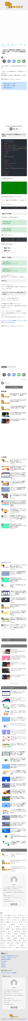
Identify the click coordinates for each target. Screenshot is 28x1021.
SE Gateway (4, 961)
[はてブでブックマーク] (14, 61)
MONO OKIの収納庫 (5, 959)
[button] (24, 61)
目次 (14, 129)
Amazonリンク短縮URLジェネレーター (10, 955)
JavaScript (4, 366)
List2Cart (3, 963)
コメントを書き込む (14, 387)
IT (9, 366)
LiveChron (3, 964)
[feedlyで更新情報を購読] (14, 904)
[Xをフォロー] (12, 904)
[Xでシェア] (4, 61)
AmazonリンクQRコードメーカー (9, 957)
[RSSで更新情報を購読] (16, 904)
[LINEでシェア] (19, 61)
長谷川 (14, 884)
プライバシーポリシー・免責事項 (8, 972)
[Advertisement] (14, 26)
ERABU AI (3, 966)
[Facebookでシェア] (9, 61)
